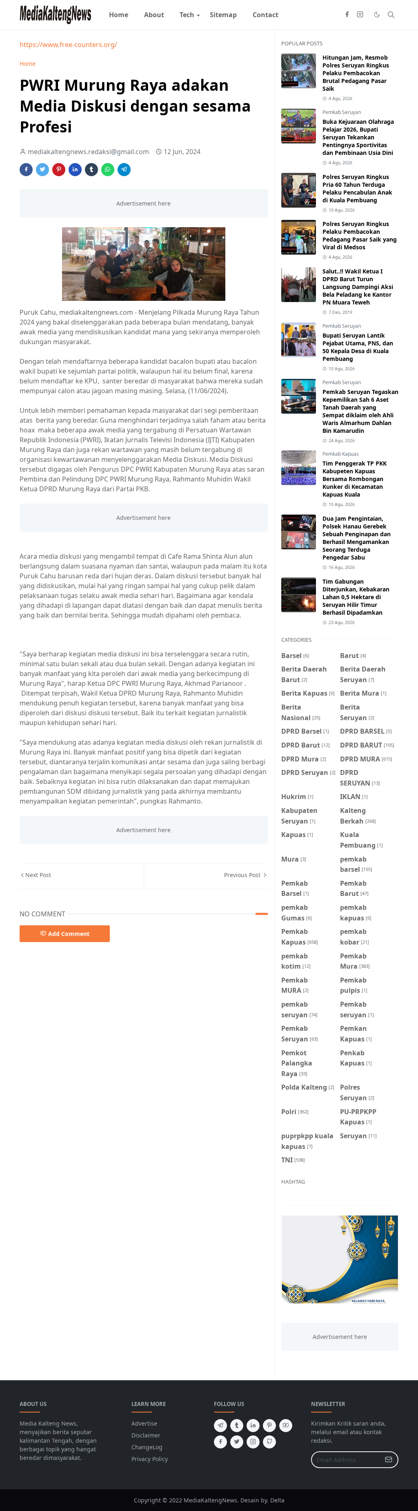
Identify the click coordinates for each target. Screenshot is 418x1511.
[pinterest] (269, 1425)
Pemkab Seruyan (341, 112)
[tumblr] (236, 1425)
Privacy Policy (149, 1459)
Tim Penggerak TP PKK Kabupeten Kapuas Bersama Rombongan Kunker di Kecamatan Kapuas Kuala (354, 478)
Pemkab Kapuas (340, 453)
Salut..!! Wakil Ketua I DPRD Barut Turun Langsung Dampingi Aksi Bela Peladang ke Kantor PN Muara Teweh (357, 286)
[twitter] (236, 1441)
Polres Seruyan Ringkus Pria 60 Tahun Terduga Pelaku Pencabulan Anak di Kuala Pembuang (357, 188)
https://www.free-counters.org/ (68, 44)
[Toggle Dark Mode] (377, 14)
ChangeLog (146, 1447)
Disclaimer (145, 1435)
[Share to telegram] (124, 169)
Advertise (144, 1423)
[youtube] (285, 1425)
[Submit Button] (389, 1459)
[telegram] (220, 1425)
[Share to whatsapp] (107, 169)
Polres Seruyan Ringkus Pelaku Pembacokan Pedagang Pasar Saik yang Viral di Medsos (359, 235)
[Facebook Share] (26, 169)
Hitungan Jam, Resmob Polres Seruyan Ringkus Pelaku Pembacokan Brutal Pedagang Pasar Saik (355, 73)
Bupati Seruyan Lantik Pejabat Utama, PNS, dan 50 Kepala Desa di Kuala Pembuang (357, 347)
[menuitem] (118, 14)
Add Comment (68, 934)
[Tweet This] (42, 169)
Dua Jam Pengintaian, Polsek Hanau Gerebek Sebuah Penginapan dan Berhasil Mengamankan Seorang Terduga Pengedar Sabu (356, 538)
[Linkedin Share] (75, 169)
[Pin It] (58, 169)
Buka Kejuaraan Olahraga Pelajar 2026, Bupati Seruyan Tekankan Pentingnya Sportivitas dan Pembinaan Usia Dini (358, 137)
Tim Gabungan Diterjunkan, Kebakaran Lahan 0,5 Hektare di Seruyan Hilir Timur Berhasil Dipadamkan (355, 597)
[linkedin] (253, 1425)
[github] (269, 1441)
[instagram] (360, 15)
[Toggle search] (391, 14)
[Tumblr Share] (91, 169)
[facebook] (347, 15)
